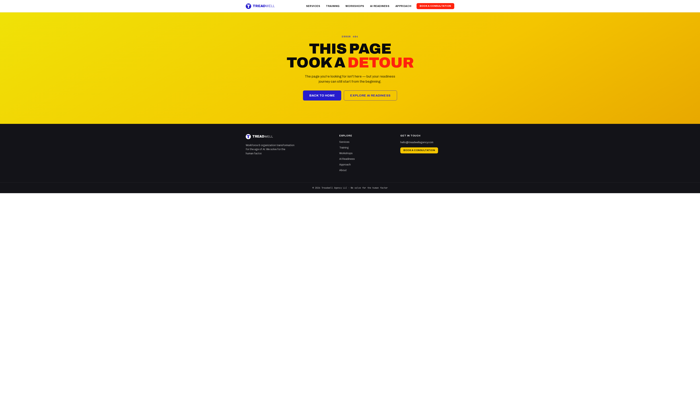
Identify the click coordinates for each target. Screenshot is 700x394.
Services (313, 6)
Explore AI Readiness (370, 95)
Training (332, 6)
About (343, 170)
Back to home (322, 95)
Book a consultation (435, 6)
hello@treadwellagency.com (416, 142)
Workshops (354, 6)
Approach (403, 6)
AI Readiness (380, 6)
